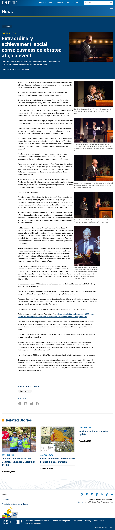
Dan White (25, 69)
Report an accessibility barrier (37, 521)
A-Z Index (75, 3)
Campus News (25, 391)
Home (8, 26)
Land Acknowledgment (61, 521)
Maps (68, 3)
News (7, 11)
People (50, 3)
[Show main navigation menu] (111, 9)
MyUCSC (42, 3)
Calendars (59, 3)
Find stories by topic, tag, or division (15, 504)
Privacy (88, 521)
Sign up (80, 502)
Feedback (5, 499)
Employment (77, 521)
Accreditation (99, 521)
